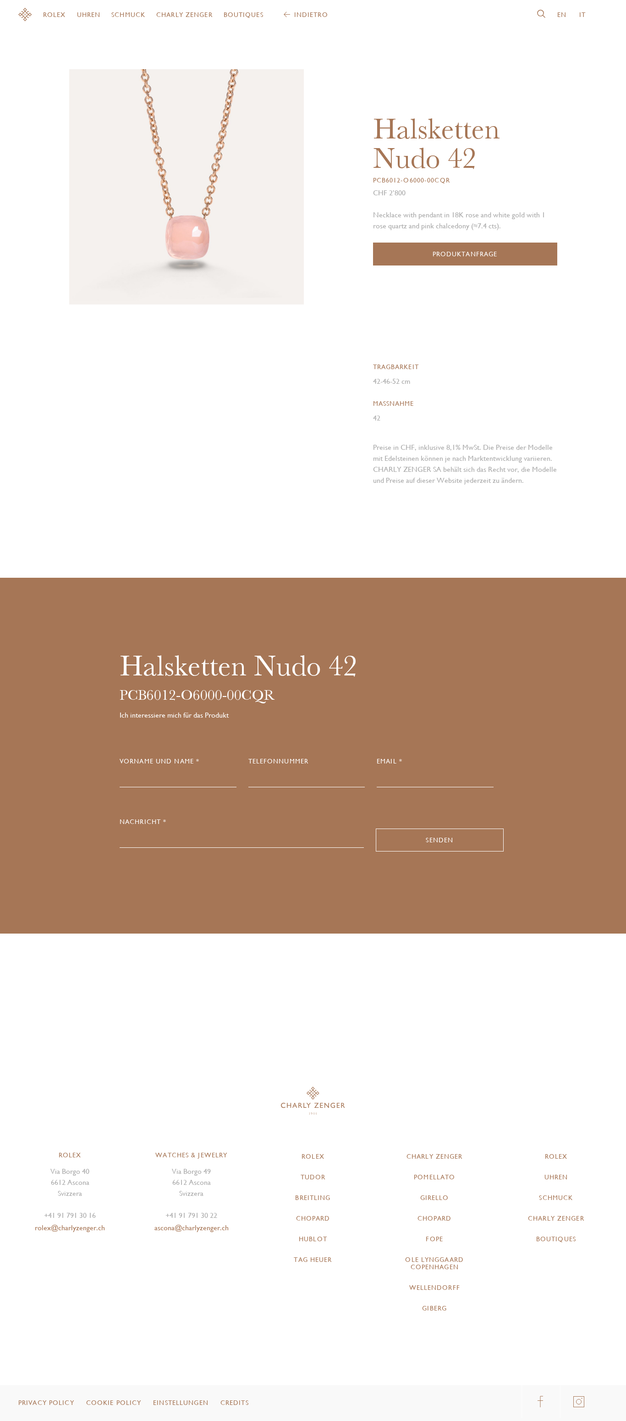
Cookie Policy (114, 1402)
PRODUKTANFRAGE (465, 254)
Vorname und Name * (159, 761)
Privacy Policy (46, 1402)
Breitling (312, 1197)
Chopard (313, 1218)
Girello (434, 1197)
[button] (245, 190)
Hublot (313, 1239)
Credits (234, 1402)
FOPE (434, 1239)
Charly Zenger (184, 14)
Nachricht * (143, 821)
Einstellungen (181, 1402)
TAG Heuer (313, 1259)
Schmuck (128, 14)
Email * (389, 761)
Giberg (434, 1308)
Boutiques (244, 14)
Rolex (54, 14)
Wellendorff (434, 1287)
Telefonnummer (278, 761)
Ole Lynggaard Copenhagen (434, 1263)
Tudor (313, 1177)
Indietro (311, 14)
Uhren (89, 14)
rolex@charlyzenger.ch (70, 1227)
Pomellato (434, 1177)
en (561, 14)
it (582, 14)
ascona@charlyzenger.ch (191, 1227)
